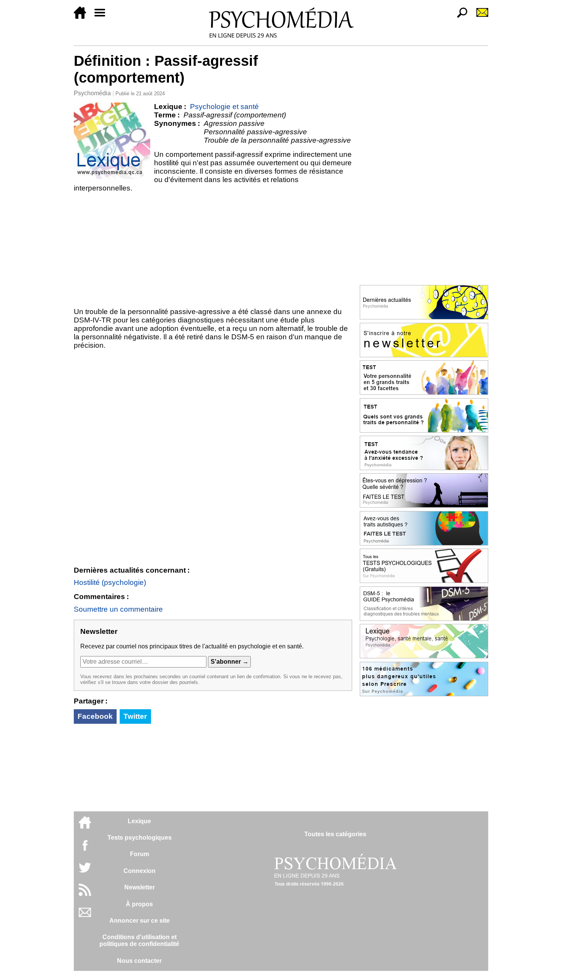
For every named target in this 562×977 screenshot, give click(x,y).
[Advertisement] (213, 249)
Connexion (139, 871)
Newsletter (139, 887)
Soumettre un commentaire (118, 609)
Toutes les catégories (335, 834)
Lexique (139, 821)
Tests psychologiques (139, 837)
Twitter (135, 716)
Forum (139, 854)
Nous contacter (139, 960)
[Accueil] (83, 16)
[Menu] (103, 16)
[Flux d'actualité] (85, 894)
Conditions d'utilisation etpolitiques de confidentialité (139, 940)
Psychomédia (92, 93)
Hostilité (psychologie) (110, 582)
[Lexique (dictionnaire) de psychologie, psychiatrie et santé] (112, 141)
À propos (139, 904)
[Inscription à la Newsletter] (479, 16)
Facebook (95, 716)
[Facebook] (85, 849)
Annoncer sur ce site (139, 920)
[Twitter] (85, 871)
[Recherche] (459, 16)
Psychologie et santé (224, 107)
